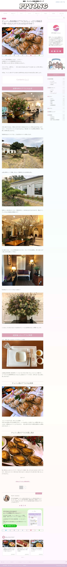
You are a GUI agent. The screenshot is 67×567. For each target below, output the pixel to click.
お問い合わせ (62, 14)
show (27, 79)
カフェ (57, 98)
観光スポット (13, 14)
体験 (57, 91)
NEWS (57, 84)
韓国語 (45, 13)
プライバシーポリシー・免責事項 (20, 565)
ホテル (29, 13)
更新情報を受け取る (11, 525)
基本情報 (5, 13)
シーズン (57, 81)
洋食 (57, 103)
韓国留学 (57, 118)
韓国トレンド (37, 14)
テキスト (57, 116)
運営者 (53, 13)
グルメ (21, 13)
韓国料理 (4, 18)
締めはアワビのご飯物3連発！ (23, 481)
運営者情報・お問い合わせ (7, 565)
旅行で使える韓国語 (57, 119)
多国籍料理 (57, 105)
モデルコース (57, 82)
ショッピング (57, 93)
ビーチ (57, 90)
